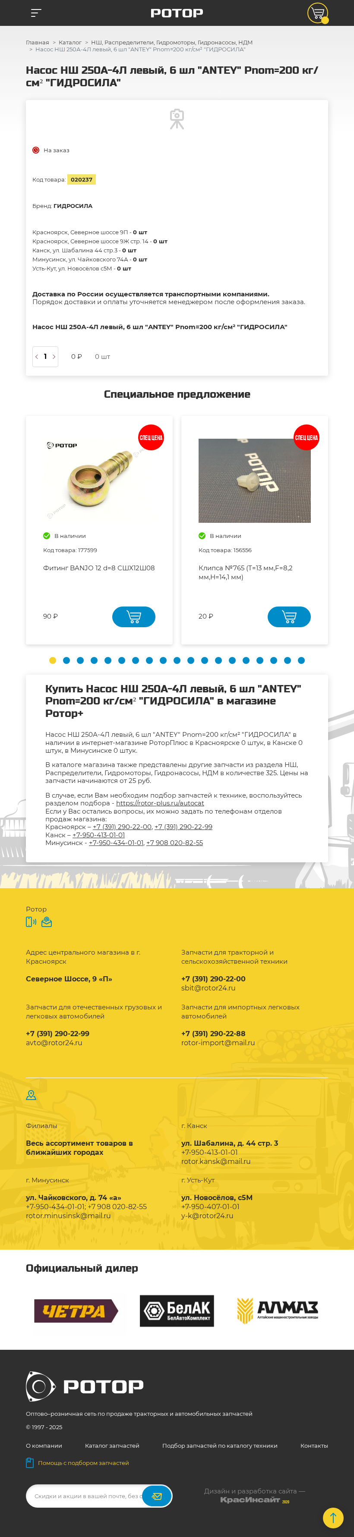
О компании (44, 1445)
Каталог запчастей (112, 1445)
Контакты (314, 1445)
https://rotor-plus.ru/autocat (160, 803)
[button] (52, 660)
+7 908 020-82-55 (174, 843)
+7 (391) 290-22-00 (122, 827)
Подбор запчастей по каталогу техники (220, 1445)
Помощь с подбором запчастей (83, 1462)
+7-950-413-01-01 (99, 835)
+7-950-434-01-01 (116, 843)
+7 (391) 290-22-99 (183, 827)
